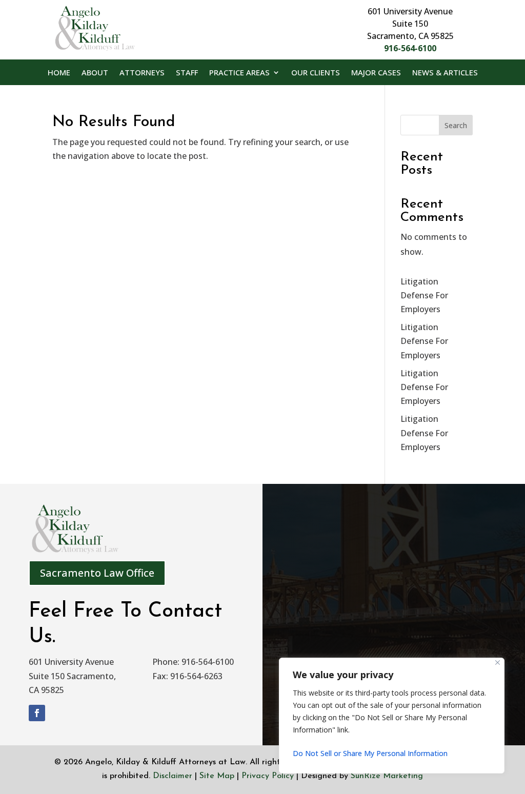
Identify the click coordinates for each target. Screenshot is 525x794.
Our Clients (315, 73)
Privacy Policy (267, 776)
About (95, 73)
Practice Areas (239, 73)
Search (456, 125)
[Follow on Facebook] (37, 713)
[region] (391, 715)
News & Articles (445, 73)
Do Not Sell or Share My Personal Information (370, 753)
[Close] (497, 662)
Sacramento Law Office (97, 573)
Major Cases (376, 73)
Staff (187, 73)
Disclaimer (172, 776)
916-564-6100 (410, 48)
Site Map (216, 776)
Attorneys (142, 73)
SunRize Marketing (387, 776)
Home (59, 73)
